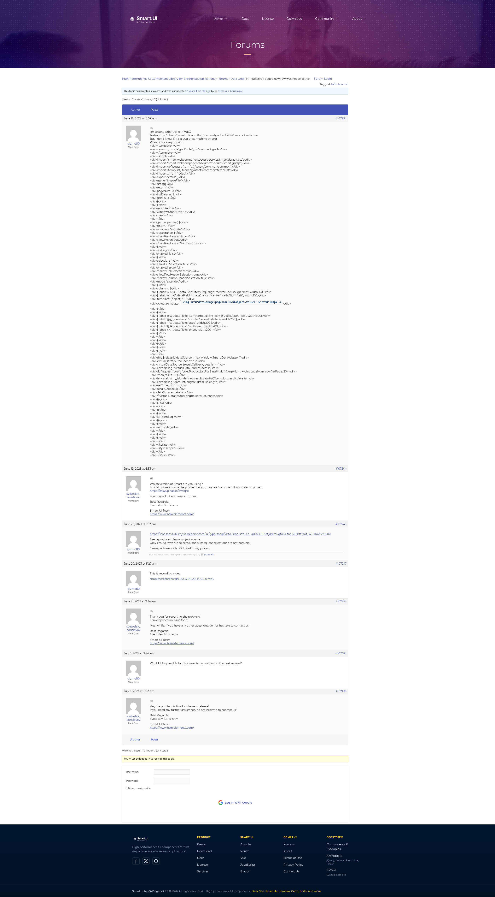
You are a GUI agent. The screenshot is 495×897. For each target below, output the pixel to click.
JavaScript (247, 864)
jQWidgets (334, 856)
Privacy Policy (293, 864)
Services (203, 871)
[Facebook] (136, 861)
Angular (246, 844)
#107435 (341, 691)
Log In (323, 815)
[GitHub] (156, 861)
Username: (132, 771)
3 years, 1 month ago (199, 91)
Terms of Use (292, 858)
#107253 (341, 601)
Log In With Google (238, 802)
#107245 (340, 524)
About (287, 851)
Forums (223, 78)
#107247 (341, 563)
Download (294, 19)
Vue (243, 858)
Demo (201, 844)
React (244, 851)
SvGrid (331, 870)
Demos (218, 19)
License (268, 19)
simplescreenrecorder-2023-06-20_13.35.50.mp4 (182, 579)
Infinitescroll (339, 84)
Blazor (244, 871)
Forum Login (323, 78)
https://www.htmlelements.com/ (172, 514)
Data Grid (237, 78)
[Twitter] (146, 861)
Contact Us (291, 871)
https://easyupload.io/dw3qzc (169, 491)
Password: (132, 780)
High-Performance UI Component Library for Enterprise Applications (168, 78)
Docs (245, 19)
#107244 (340, 468)
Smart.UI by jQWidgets (147, 891)
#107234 (340, 118)
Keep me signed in (140, 788)
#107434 (340, 653)
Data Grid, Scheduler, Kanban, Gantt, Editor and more (286, 891)
